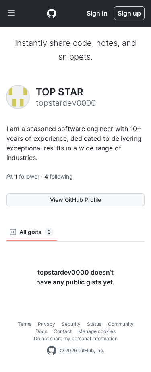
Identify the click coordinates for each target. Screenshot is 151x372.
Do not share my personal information (76, 338)
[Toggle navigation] (11, 13)
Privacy (46, 324)
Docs (41, 331)
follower (27, 176)
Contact (63, 331)
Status (94, 324)
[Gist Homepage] (51, 13)
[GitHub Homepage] (51, 350)
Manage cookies (97, 331)
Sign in (97, 13)
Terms (24, 324)
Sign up (129, 13)
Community (121, 324)
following (58, 176)
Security (71, 324)
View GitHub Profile (75, 199)
